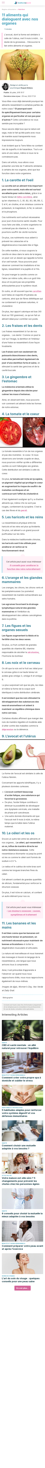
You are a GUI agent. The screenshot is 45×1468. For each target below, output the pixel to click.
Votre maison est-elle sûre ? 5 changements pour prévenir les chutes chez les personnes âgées (20, 1181)
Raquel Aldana (27, 88)
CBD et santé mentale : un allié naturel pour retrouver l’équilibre (20, 1047)
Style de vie (7, 1175)
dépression (7, 729)
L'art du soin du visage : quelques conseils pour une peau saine (21, 1280)
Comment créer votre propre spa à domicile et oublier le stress (21, 1079)
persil (24, 510)
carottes (37, 291)
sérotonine (33, 652)
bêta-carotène (24, 197)
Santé (4, 1043)
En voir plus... (22, 1288)
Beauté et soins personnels (13, 1075)
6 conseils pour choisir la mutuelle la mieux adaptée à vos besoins (22, 1215)
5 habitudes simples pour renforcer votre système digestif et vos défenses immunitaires (22, 1113)
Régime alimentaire (9, 9)
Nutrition (21, 9)
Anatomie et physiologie (12, 1107)
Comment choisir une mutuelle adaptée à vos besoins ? (19, 1147)
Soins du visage (8, 1276)
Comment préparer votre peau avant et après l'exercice (22, 1247)
